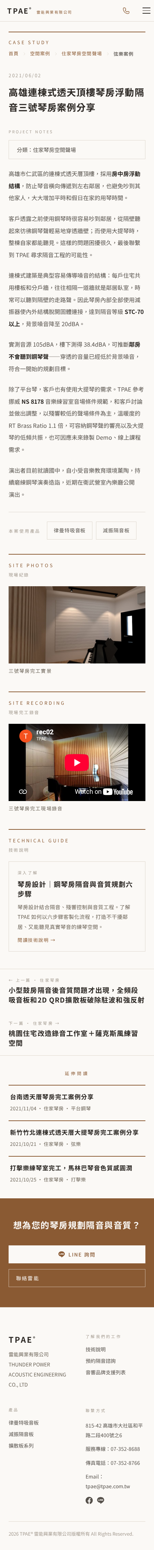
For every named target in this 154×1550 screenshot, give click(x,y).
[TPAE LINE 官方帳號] (100, 1500)
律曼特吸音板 (70, 530)
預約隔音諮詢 (101, 1360)
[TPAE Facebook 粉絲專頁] (89, 1500)
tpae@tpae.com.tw (108, 1486)
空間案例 (40, 53)
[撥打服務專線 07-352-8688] (126, 11)
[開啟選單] (142, 11)
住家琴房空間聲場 (82, 53)
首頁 (14, 53)
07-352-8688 (125, 1448)
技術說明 (96, 1349)
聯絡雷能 (27, 1278)
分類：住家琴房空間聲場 (46, 149)
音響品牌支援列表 (106, 1372)
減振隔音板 (116, 530)
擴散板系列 (21, 1445)
